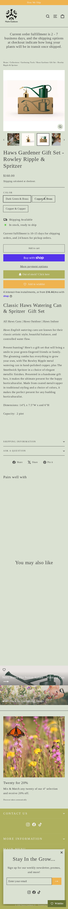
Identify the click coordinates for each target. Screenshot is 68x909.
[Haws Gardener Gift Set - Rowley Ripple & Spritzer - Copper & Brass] (9, 536)
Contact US (15, 813)
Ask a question (14, 451)
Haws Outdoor (32, 321)
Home (5, 62)
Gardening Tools (27, 62)
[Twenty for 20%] (34, 746)
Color (8, 193)
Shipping (7, 181)
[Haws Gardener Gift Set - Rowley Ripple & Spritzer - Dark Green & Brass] (5, 536)
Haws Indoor (51, 321)
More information (22, 838)
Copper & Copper (16, 208)
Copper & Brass (43, 198)
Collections (14, 62)
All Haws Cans (12, 321)
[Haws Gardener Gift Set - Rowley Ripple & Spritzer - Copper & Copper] (12, 536)
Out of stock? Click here (36, 274)
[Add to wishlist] (7, 574)
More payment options (34, 266)
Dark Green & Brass (17, 198)
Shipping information (19, 441)
